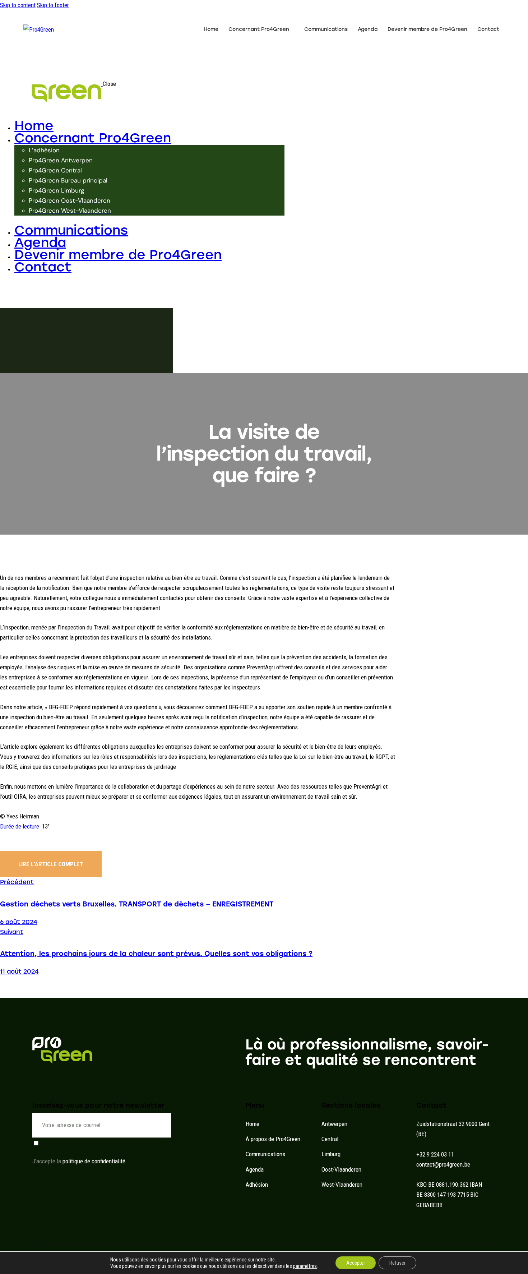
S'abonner (165, 1130)
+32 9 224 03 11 (435, 1154)
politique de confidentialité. (94, 1161)
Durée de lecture (19, 826)
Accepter (355, 1263)
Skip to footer (53, 5)
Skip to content (18, 5)
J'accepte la (79, 1161)
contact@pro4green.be (443, 1164)
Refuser (397, 1263)
